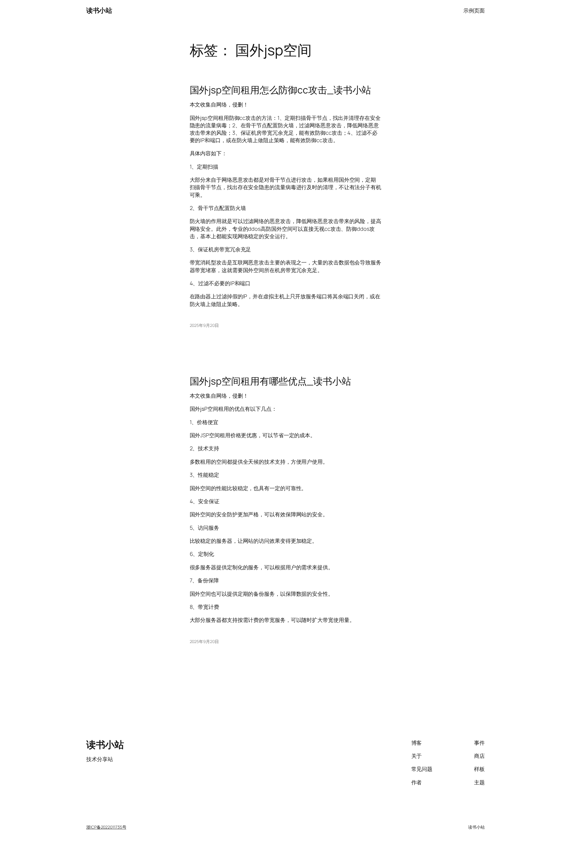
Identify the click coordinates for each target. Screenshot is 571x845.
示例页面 (474, 10)
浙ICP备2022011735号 (106, 827)
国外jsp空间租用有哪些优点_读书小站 (270, 381)
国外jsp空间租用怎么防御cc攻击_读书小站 (280, 89)
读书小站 (99, 10)
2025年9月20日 (204, 325)
